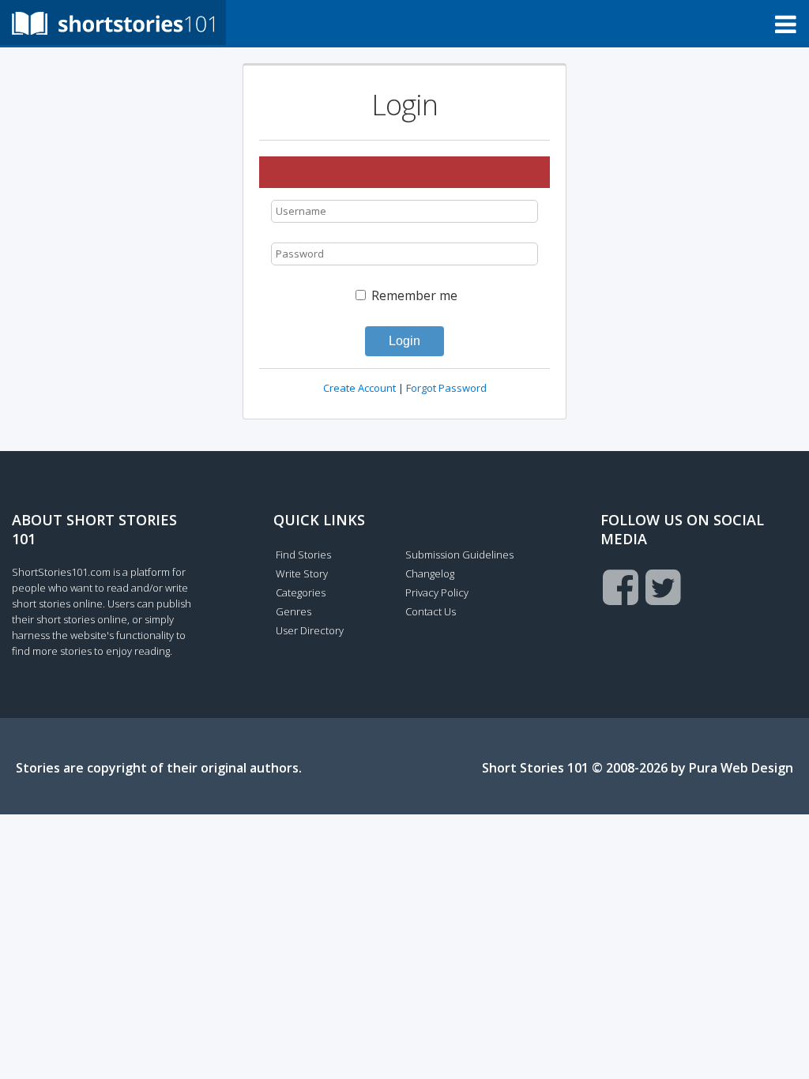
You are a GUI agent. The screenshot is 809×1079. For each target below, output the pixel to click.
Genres (293, 611)
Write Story (302, 573)
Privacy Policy (436, 592)
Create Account (359, 388)
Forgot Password (446, 388)
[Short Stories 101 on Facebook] (620, 587)
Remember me (412, 295)
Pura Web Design (741, 767)
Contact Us (430, 611)
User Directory (310, 630)
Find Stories (303, 554)
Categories (300, 592)
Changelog (429, 573)
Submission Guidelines (459, 554)
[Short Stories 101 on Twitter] (663, 587)
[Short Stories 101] (113, 22)
